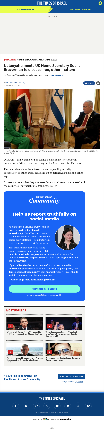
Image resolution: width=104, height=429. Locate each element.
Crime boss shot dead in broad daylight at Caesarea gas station (63, 359)
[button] (100, 3)
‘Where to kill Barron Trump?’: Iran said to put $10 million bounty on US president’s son (24, 333)
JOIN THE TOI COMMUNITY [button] (71, 376)
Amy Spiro (10, 83)
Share (90, 83)
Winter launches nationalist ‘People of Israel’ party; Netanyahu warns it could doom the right (61, 334)
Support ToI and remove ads (79, 9)
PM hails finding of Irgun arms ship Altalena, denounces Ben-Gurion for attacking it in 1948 (24, 360)
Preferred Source (56, 75)
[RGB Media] (46, 419)
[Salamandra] (65, 419)
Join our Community (25, 9)
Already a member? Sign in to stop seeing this (44, 295)
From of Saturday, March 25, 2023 (37, 60)
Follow (21, 83)
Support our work (44, 289)
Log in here (79, 381)
